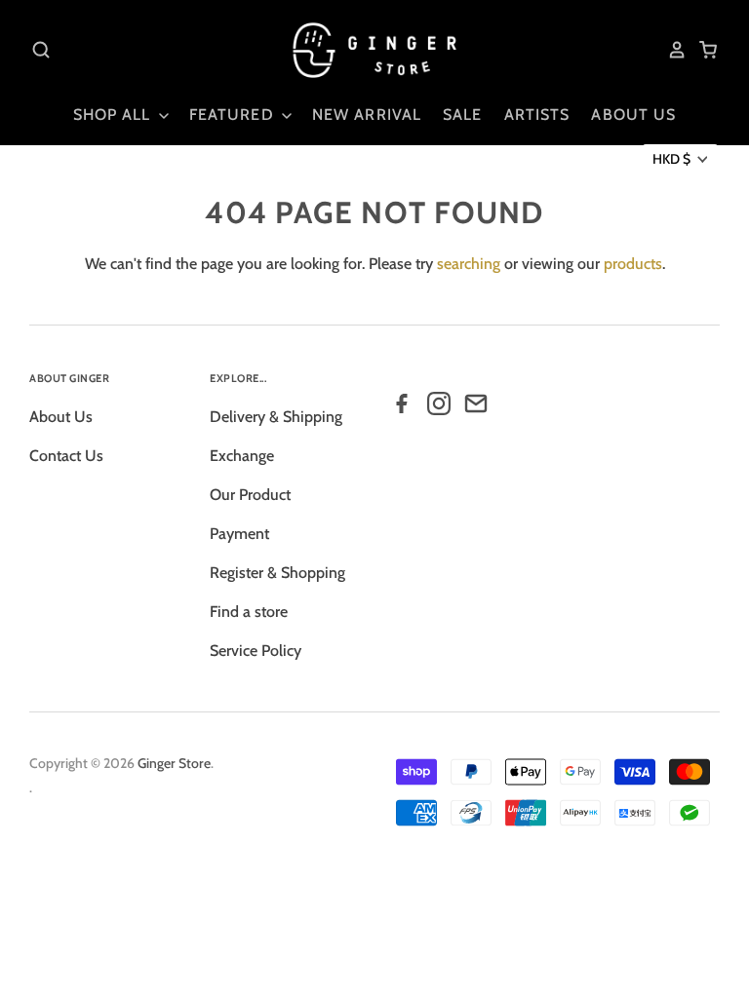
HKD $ (671, 159)
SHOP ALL (114, 114)
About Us (61, 416)
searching (468, 263)
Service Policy (255, 650)
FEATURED (234, 114)
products (633, 263)
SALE (462, 114)
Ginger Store (174, 763)
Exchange (242, 455)
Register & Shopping (277, 572)
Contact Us (66, 455)
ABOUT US (633, 114)
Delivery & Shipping (276, 416)
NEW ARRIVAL (366, 114)
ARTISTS (537, 114)
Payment (239, 533)
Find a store (249, 611)
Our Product (250, 494)
